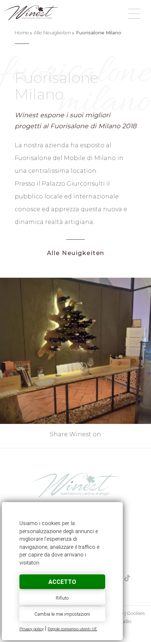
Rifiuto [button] (62, 598)
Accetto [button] (62, 581)
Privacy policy (31, 629)
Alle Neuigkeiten (52, 32)
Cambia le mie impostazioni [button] (62, 614)
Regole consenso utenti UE (72, 629)
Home (22, 32)
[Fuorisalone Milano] (75, 484)
